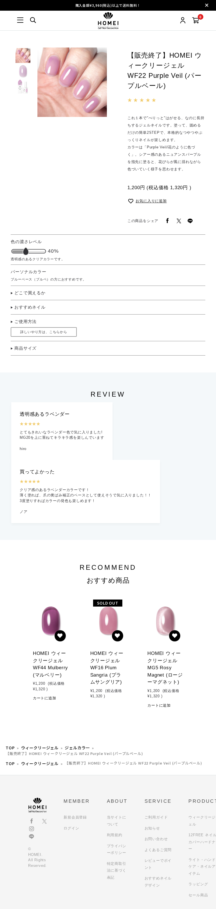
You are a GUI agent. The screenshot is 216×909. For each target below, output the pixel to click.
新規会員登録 (75, 817)
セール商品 (198, 895)
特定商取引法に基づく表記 (116, 870)
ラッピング (198, 884)
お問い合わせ (156, 839)
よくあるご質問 (158, 850)
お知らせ (152, 828)
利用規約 (114, 835)
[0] (195, 20)
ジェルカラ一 (77, 747)
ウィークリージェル (39, 747)
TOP (10, 747)
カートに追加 (44, 698)
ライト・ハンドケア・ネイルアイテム (202, 867)
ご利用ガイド (156, 817)
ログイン (71, 828)
